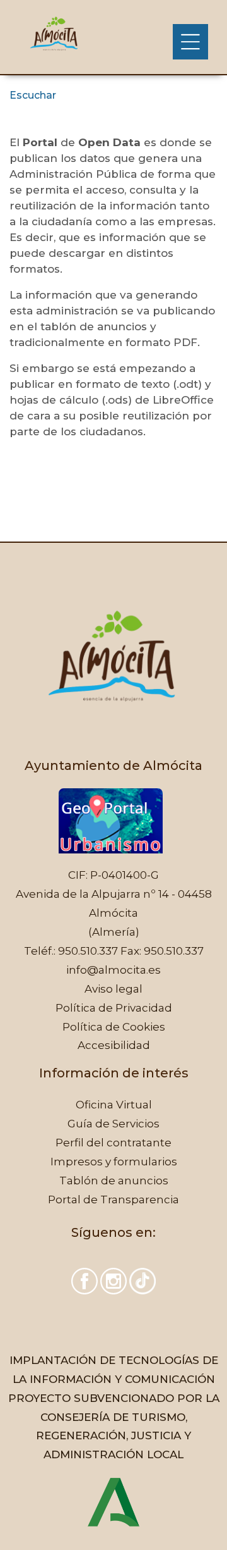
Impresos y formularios (113, 1161)
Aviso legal (113, 989)
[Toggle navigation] (190, 41)
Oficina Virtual (114, 1104)
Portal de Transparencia (113, 1199)
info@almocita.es (113, 970)
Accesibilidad (114, 1045)
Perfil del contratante (113, 1142)
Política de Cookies (113, 1026)
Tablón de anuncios (113, 1180)
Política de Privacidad (113, 1007)
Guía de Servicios (113, 1123)
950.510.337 (88, 951)
